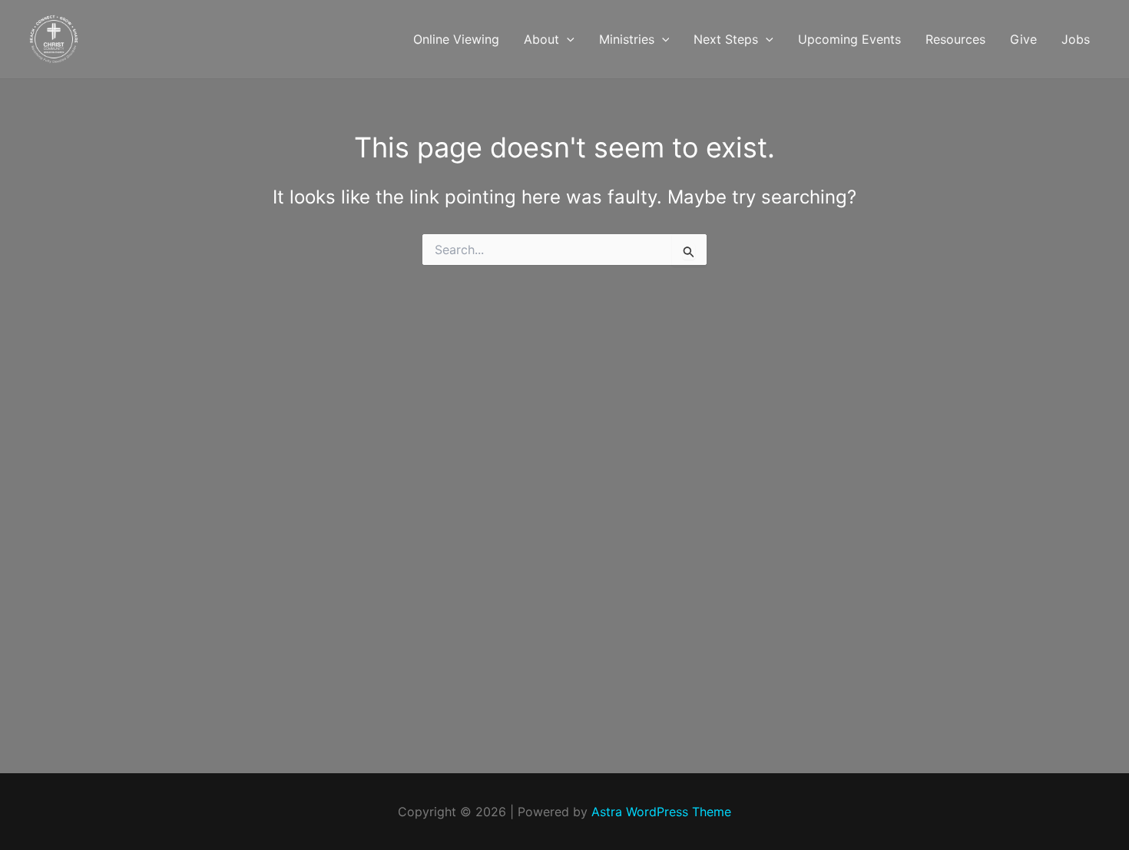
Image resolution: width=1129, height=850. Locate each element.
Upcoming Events (849, 39)
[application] (566, 39)
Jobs (1075, 39)
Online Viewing (456, 39)
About (541, 39)
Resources (955, 39)
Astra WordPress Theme (661, 811)
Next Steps (726, 39)
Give (1023, 39)
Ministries (626, 39)
